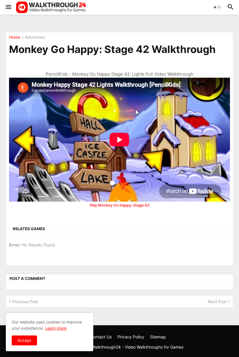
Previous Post (25, 301)
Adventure (35, 37)
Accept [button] (24, 340)
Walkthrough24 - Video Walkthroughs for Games (137, 346)
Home (14, 37)
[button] (8, 7)
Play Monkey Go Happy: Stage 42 (120, 205)
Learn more (55, 328)
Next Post (217, 301)
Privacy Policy (130, 336)
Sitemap (158, 336)
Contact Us (101, 336)
